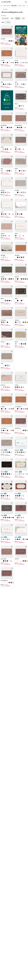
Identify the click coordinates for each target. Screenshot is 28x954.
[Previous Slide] (17, 35)
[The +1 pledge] (7, 100)
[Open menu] (2, 2)
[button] (8, 22)
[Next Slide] (25, 35)
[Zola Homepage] (7, 1)
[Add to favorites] (12, 27)
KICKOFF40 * (8, 44)
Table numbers (7, 5)
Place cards (13, 5)
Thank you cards (21, 5)
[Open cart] (26, 2)
